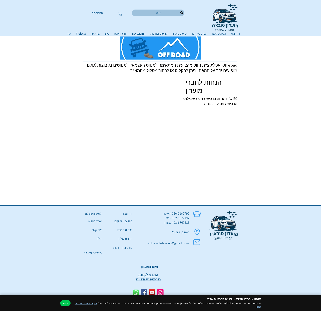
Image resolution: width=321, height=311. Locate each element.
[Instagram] (160, 292)
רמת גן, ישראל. (180, 232)
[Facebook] (144, 292)
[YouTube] (152, 292)
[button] (121, 14)
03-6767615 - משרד (176, 222)
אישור (65, 303)
